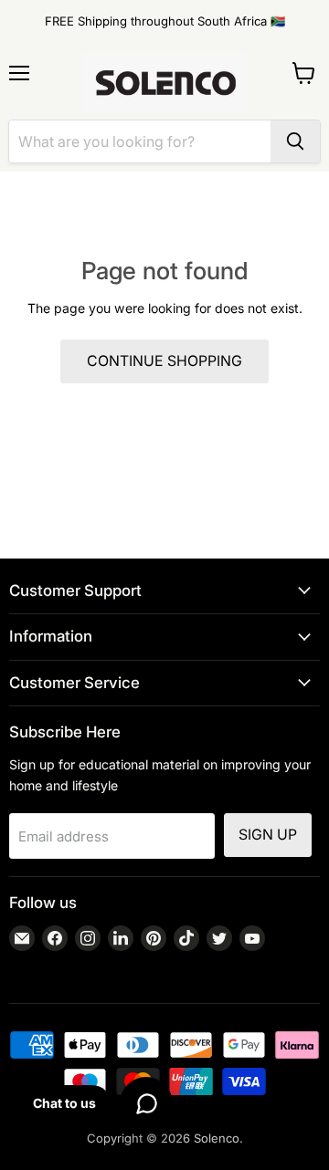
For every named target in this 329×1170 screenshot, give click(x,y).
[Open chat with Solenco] (146, 1103)
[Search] (295, 141)
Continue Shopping (164, 361)
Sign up (268, 834)
